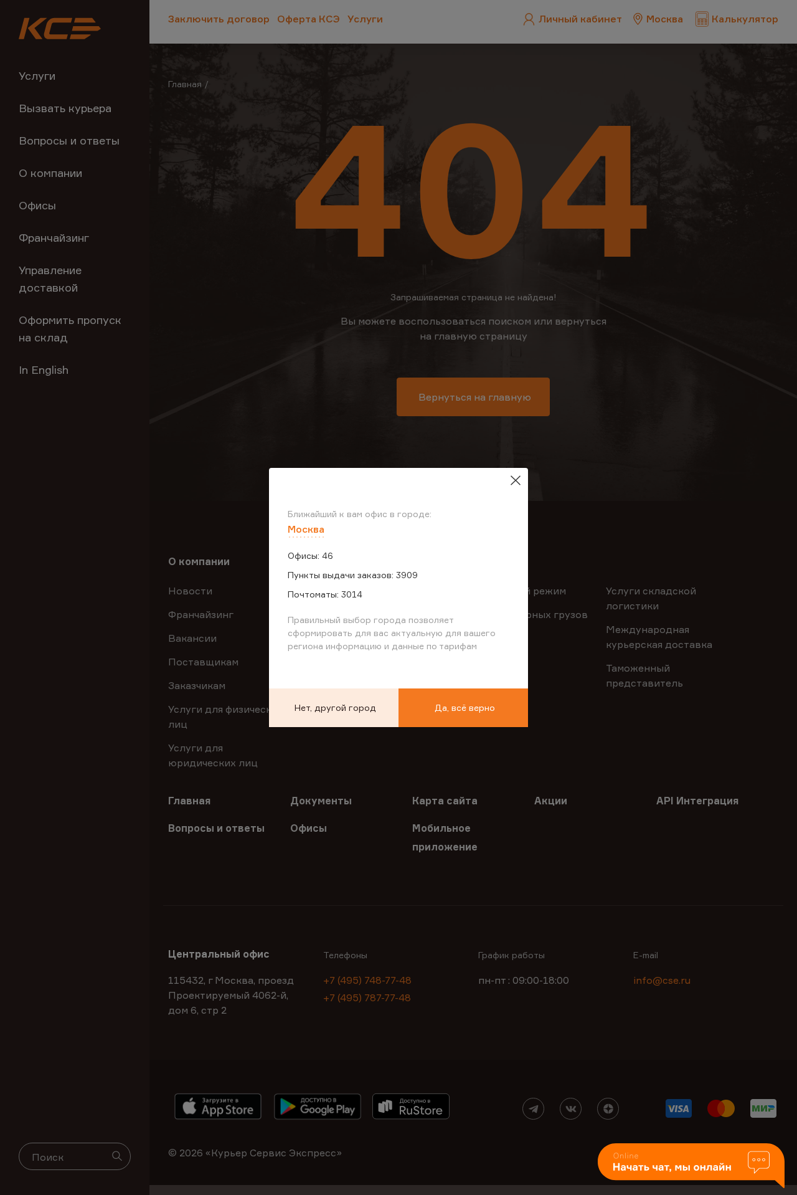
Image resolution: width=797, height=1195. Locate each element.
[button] (691, 1166)
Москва (306, 529)
